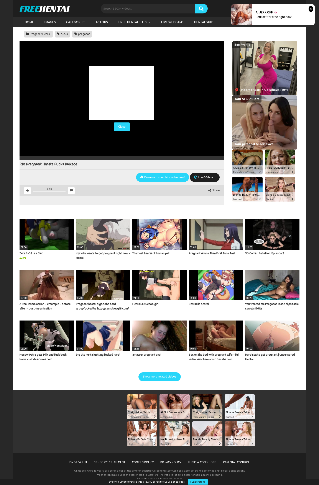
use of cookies (176, 482)
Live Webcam (206, 177)
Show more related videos (159, 376)
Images (50, 22)
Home (29, 22)
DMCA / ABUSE (78, 462)
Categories (75, 22)
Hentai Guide (204, 22)
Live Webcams (172, 22)
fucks (64, 34)
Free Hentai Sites (132, 22)
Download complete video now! (164, 177)
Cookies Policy (143, 462)
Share (216, 190)
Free (44, 9)
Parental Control (236, 462)
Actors (102, 22)
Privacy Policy (170, 462)
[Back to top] (304, 471)
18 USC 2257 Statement (109, 462)
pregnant (83, 34)
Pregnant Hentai (40, 34)
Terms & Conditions (202, 462)
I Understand (198, 482)
